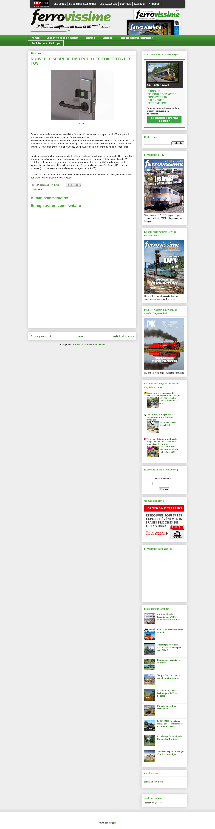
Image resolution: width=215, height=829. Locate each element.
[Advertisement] (82, 304)
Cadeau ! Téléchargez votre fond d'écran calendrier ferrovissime (161, 97)
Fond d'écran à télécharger (46, 43)
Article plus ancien (123, 336)
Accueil (36, 37)
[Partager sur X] (73, 185)
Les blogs (60, 4)
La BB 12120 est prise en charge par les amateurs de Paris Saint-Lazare (170, 723)
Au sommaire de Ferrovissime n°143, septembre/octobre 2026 (168, 617)
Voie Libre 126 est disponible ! (167, 423)
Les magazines (108, 4)
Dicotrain (90, 37)
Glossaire (107, 37)
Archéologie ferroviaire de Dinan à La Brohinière (169, 738)
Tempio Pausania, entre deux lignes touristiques (168, 677)
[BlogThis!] (70, 185)
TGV (40, 189)
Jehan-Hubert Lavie (153, 781)
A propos (154, 4)
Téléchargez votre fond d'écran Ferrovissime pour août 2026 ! (169, 647)
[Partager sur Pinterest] (79, 185)
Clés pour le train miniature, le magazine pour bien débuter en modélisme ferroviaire (162, 441)
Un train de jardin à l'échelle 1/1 (166, 707)
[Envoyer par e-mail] (67, 185)
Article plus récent (41, 336)
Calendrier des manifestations (62, 37)
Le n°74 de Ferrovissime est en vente (170, 631)
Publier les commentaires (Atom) (89, 344)
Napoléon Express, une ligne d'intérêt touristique (170, 753)
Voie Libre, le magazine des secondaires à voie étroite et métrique (160, 417)
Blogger (112, 822)
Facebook (139, 4)
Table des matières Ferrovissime (136, 37)
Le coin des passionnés (82, 4)
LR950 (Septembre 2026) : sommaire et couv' (168, 400)
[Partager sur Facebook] (76, 185)
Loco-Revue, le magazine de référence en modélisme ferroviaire (163, 394)
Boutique (125, 4)
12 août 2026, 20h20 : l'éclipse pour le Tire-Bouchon (167, 693)
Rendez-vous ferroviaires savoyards (168, 661)
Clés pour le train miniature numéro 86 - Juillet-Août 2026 (169, 449)
